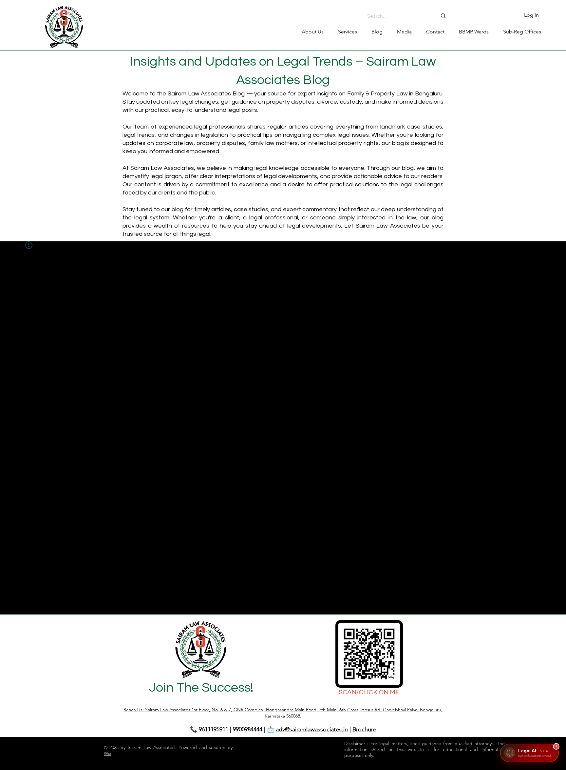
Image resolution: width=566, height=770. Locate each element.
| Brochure (362, 729)
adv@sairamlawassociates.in (312, 729)
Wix (107, 753)
